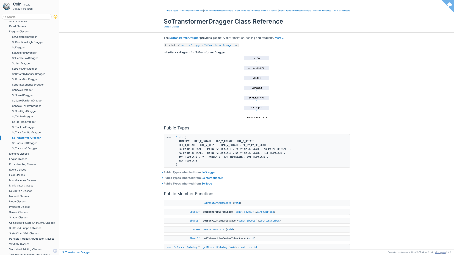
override (252, 247)
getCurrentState (213, 229)
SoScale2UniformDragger (27, 100)
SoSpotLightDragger (24, 111)
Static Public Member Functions (218, 11)
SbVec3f (195, 211)
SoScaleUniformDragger (26, 105)
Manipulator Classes (21, 185)
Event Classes (17, 169)
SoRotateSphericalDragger (28, 84)
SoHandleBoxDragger (25, 58)
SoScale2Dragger (22, 95)
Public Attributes (242, 11)
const (239, 211)
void (237, 203)
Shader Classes (18, 217)
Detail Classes (17, 26)
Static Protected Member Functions (295, 11)
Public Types (172, 11)
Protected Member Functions (264, 11)
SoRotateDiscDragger (25, 79)
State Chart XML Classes (24, 233)
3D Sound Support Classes (25, 228)
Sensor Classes (18, 212)
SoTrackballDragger (23, 127)
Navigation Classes (20, 190)
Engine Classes (18, 158)
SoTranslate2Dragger (24, 148)
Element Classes (19, 153)
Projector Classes (19, 206)
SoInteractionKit (212, 178)
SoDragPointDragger (24, 52)
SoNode (206, 183)
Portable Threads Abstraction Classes (31, 238)
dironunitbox (265, 211)
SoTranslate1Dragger (24, 142)
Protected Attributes (322, 11)
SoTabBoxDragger (23, 116)
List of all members (341, 11)
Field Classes (17, 174)
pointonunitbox (269, 220)
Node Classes (17, 201)
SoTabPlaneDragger (23, 121)
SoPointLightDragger (24, 68)
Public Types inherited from (190, 172)
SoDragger (18, 47)
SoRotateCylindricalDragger (28, 73)
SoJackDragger (21, 63)
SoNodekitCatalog (185, 247)
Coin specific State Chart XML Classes (32, 222)
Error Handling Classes (22, 164)
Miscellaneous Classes (22, 180)
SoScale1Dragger (22, 89)
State (179, 137)
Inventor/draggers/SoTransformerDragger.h (207, 45)
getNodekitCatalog (215, 247)
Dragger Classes (19, 31)
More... (279, 37)
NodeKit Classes (19, 196)
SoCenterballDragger (24, 36)
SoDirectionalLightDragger (27, 42)
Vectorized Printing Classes (25, 249)
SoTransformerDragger (26, 137)
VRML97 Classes (19, 243)
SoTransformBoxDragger (26, 132)
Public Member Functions (191, 11)
